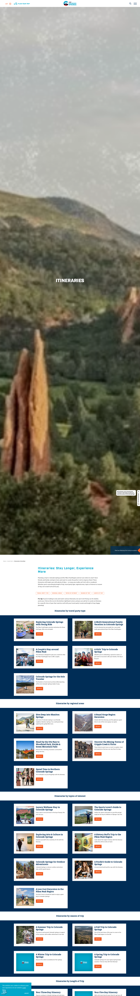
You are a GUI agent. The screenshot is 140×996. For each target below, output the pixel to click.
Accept (26, 993)
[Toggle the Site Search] (130, 3)
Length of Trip (98, 593)
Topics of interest (71, 593)
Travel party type (43, 593)
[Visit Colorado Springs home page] (70, 3)
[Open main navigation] (135, 3)
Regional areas (57, 593)
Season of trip (85, 593)
